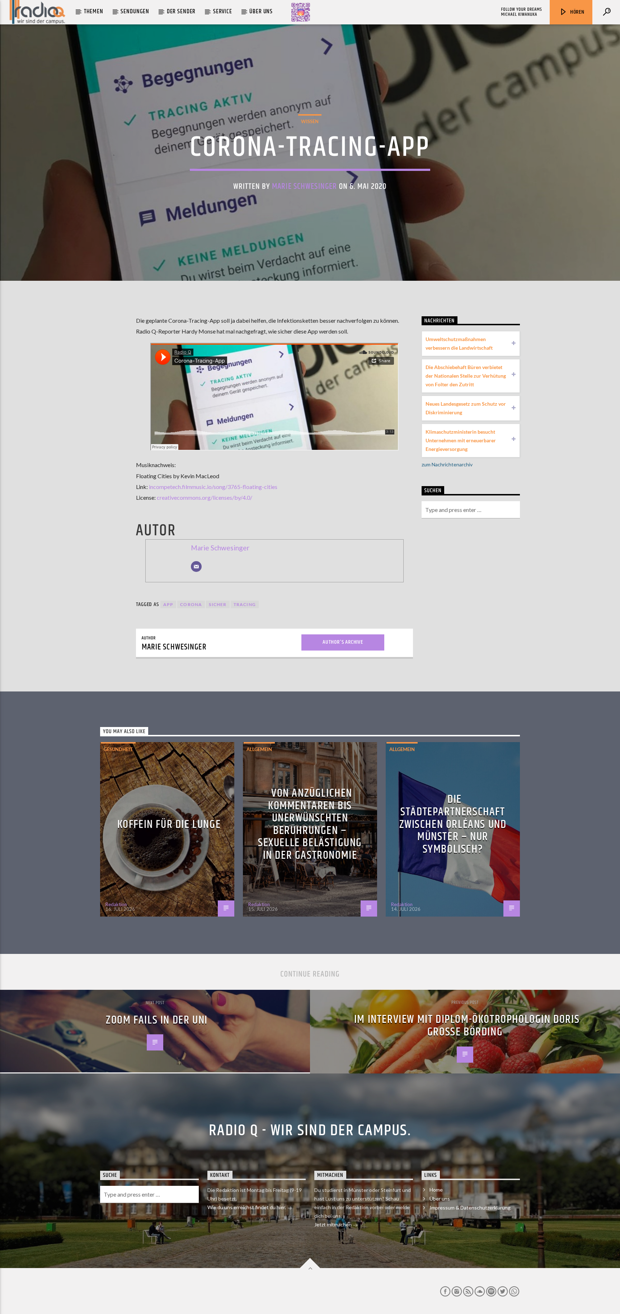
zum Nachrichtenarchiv (447, 464)
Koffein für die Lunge (169, 824)
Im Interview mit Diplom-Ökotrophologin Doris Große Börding (466, 1026)
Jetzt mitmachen (333, 1224)
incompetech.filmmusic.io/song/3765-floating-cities (213, 486)
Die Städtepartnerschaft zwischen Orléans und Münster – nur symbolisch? (453, 824)
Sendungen (135, 11)
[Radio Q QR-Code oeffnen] (300, 12)
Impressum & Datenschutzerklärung (470, 1207)
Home (436, 1190)
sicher (217, 604)
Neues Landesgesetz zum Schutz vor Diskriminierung (466, 408)
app (168, 604)
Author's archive (343, 642)
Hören (576, 12)
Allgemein (259, 749)
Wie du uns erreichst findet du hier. (247, 1207)
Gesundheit (118, 749)
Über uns (261, 11)
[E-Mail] (196, 566)
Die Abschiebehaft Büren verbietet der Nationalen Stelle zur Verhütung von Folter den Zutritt (466, 375)
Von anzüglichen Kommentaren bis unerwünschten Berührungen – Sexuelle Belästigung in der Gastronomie (310, 824)
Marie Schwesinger (304, 186)
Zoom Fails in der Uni (157, 1020)
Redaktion (116, 904)
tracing (245, 604)
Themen (93, 11)
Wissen (310, 121)
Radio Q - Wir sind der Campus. (310, 1130)
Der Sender (181, 11)
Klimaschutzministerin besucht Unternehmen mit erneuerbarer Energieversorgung (461, 440)
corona (191, 604)
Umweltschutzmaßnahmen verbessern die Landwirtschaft (459, 343)
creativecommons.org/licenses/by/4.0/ (204, 497)
